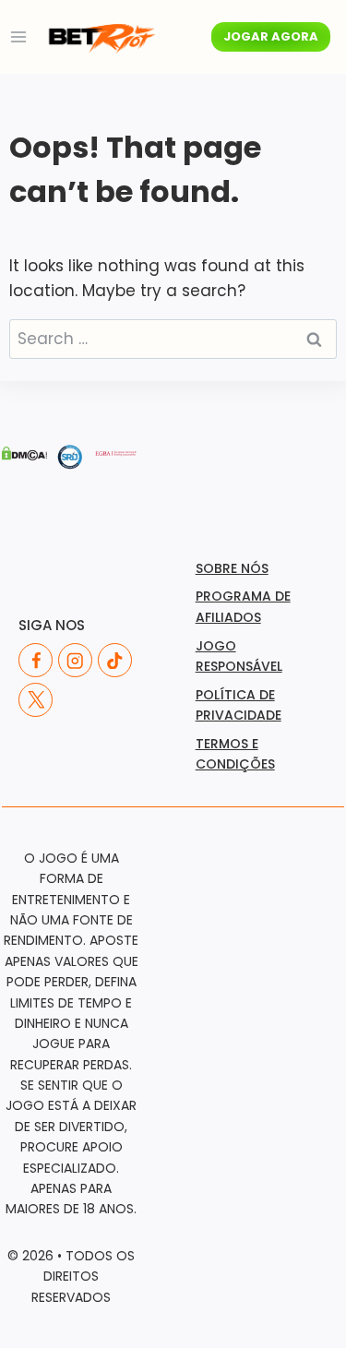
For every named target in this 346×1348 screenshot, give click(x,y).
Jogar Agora (270, 36)
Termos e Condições (235, 753)
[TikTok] (115, 660)
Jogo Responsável (239, 656)
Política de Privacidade (238, 705)
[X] (35, 700)
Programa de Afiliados (243, 606)
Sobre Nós (232, 568)
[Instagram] (75, 660)
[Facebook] (35, 660)
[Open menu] (19, 36)
